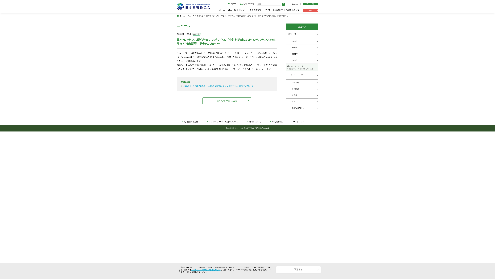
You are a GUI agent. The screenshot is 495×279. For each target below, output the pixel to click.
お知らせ (200, 16)
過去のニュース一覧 (300, 67)
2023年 (295, 60)
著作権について (254, 122)
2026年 (295, 41)
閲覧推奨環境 (277, 122)
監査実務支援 (255, 10)
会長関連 (295, 89)
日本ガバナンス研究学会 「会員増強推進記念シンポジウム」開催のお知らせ (218, 86)
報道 (293, 101)
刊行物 (267, 10)
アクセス (234, 4)
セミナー (243, 10)
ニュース (232, 10)
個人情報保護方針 (191, 122)
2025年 (295, 48)
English (295, 4)
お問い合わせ (248, 4)
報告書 (294, 95)
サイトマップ (298, 122)
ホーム (222, 10)
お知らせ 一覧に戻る (227, 100)
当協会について (292, 10)
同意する (298, 269)
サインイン (310, 4)
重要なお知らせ (298, 108)
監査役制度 (278, 10)
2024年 (295, 54)
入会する (311, 10)
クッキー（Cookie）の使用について (223, 122)
